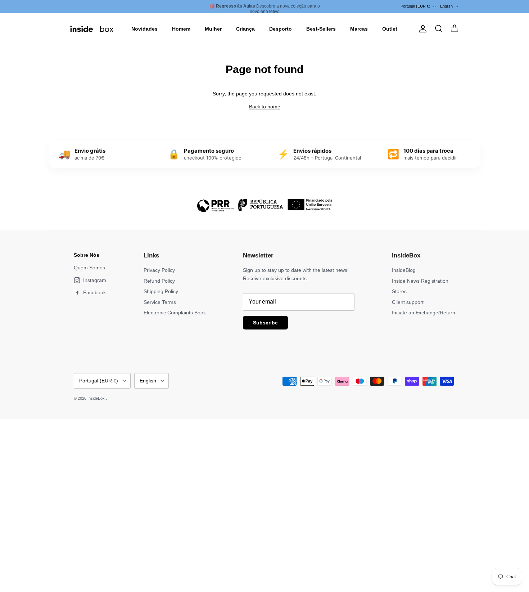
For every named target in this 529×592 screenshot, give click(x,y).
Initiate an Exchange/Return (423, 312)
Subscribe (265, 323)
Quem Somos (89, 267)
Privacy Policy (159, 270)
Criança (245, 29)
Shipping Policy (161, 291)
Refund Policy (159, 281)
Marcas (359, 29)
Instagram (94, 280)
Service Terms (160, 302)
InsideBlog (404, 270)
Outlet (389, 29)
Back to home (264, 106)
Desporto (280, 29)
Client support (408, 302)
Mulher (213, 29)
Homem (181, 29)
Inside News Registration (420, 281)
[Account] (421, 28)
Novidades (144, 29)
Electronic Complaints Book (175, 312)
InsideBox (96, 398)
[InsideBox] (91, 28)
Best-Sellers (321, 29)
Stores (399, 291)
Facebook (94, 292)
